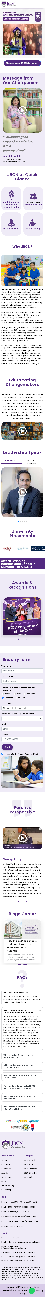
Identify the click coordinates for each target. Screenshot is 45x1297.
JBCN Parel (28, 1149)
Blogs (4, 1166)
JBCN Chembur (30, 1158)
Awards (5, 1158)
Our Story (6, 1145)
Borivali (8, 694)
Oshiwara (30, 694)
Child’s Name (8, 676)
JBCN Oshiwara (30, 1154)
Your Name (6, 666)
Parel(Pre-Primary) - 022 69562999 (17, 1197)
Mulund (21, 697)
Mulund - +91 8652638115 (12, 1211)
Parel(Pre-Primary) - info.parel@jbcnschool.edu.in (14, 1232)
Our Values (6, 1154)
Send (7, 747)
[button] (18, 521)
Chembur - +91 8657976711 (13, 1206)
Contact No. (7, 734)
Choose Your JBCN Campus (22, 63)
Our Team (6, 1149)
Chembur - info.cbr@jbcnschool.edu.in (18, 1241)
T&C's (36, 754)
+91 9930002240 (28, 1192)
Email (4, 724)
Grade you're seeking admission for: (18, 714)
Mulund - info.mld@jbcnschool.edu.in (18, 1246)
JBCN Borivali (29, 1145)
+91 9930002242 (30, 1187)
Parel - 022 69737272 (11, 1192)
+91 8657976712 (33, 1206)
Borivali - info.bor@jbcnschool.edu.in (17, 1223)
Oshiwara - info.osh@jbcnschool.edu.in (18, 1237)
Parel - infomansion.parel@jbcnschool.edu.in (21, 1227)
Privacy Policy (24, 754)
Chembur (9, 697)
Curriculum (7, 703)
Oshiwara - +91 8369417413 (13, 1201)
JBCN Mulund (29, 1162)
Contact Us (6, 1162)
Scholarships (7, 1175)
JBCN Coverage (8, 1171)
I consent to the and (21, 754)
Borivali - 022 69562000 (12, 1187)
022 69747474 (32, 1201)
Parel (19, 694)
